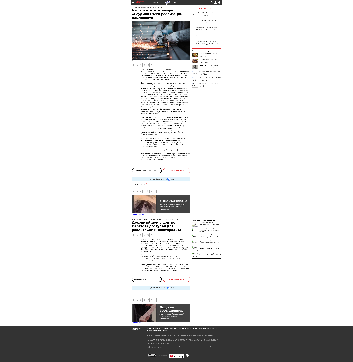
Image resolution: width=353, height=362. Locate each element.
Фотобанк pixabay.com (138, 60)
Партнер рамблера (162, 355)
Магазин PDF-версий (185, 328)
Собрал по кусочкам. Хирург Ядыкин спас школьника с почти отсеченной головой (210, 254)
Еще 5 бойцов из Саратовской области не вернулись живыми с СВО (206, 43)
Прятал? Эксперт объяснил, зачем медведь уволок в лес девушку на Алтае (209, 242)
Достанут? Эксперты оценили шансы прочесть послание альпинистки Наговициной (210, 79)
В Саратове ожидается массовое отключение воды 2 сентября (206, 28)
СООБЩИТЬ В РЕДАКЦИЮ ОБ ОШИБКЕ (157, 330)
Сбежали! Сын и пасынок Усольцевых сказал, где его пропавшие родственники (210, 73)
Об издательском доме (153, 328)
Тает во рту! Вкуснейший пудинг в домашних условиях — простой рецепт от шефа (209, 61)
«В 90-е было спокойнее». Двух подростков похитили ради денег (209, 223)
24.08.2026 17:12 (136, 219)
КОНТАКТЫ (165, 328)
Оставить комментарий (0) (176, 170)
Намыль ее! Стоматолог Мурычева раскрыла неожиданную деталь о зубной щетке (209, 230)
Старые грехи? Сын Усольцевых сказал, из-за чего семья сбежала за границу (209, 85)
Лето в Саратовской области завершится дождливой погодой (206, 21)
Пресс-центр (173, 328)
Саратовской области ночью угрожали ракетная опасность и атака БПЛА (206, 13)
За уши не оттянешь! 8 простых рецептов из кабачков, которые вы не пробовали (210, 55)
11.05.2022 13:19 (136, 7)
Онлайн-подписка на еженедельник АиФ (205, 328)
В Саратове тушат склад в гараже (206, 36)
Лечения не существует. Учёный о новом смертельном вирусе (209, 66)
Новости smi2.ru (138, 214)
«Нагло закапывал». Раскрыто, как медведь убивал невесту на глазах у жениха (209, 248)
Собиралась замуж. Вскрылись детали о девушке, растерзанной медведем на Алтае (208, 236)
